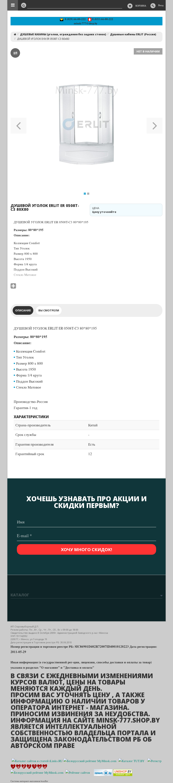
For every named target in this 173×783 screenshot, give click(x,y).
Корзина (140, 5)
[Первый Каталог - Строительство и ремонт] (103, 772)
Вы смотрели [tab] (48, 310)
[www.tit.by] (77, 772)
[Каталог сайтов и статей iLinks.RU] (37, 760)
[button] (18, 124)
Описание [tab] (23, 310)
